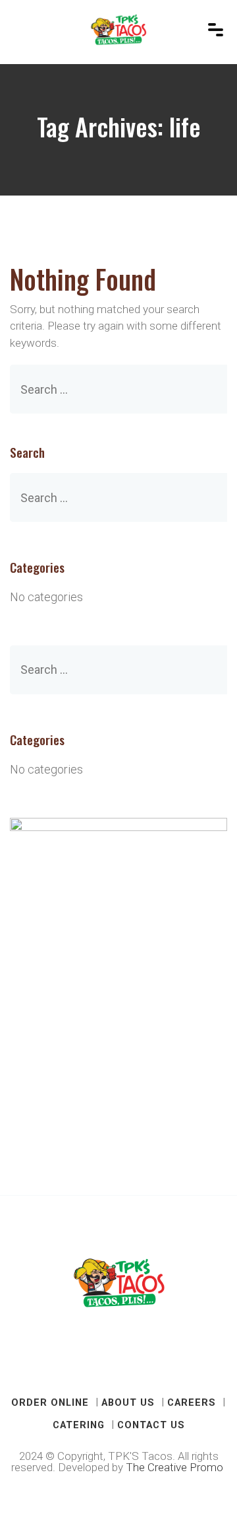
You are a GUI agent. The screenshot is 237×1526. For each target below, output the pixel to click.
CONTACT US (151, 1425)
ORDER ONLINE (50, 1402)
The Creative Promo (176, 1467)
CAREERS (191, 1402)
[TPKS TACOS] (118, 30)
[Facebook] (102, 1361)
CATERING (79, 1425)
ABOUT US (128, 1402)
